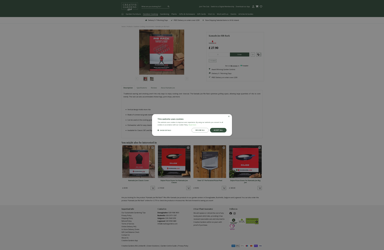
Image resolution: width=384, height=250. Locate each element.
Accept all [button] (218, 130)
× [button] (229, 116)
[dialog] (192, 125)
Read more (192, 125)
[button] (164, 130)
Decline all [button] (200, 130)
